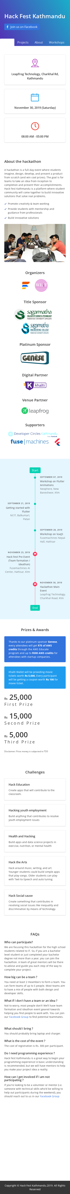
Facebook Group (19, 1017)
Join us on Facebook (23, 27)
